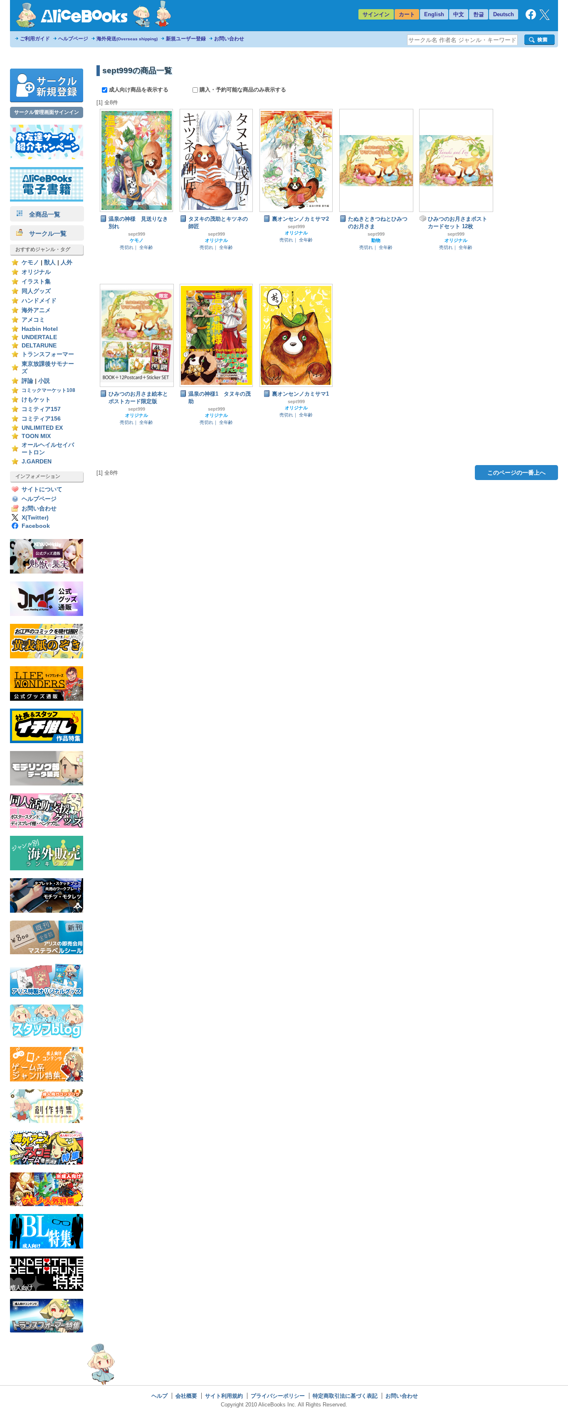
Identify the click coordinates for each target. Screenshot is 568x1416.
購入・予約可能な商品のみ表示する (242, 89)
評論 (27, 381)
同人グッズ (36, 291)
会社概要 (186, 1396)
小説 (44, 381)
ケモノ (30, 262)
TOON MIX (36, 436)
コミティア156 (41, 419)
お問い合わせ (229, 39)
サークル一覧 (45, 233)
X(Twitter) (35, 518)
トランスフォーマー (48, 354)
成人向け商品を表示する (138, 89)
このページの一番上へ (516, 472)
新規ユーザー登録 (186, 39)
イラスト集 (36, 281)
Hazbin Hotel (40, 329)
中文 (458, 14)
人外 (66, 262)
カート (407, 14)
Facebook (36, 526)
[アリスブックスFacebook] (531, 18)
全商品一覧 (41, 214)
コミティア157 (41, 409)
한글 (478, 14)
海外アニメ (36, 310)
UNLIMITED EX (42, 428)
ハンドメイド (39, 301)
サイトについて (42, 489)
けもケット (36, 399)
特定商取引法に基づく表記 (345, 1396)
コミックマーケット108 (48, 390)
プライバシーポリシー (278, 1396)
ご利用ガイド (35, 39)
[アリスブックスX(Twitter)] (544, 18)
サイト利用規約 (224, 1396)
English (434, 14)
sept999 (136, 233)
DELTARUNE (39, 345)
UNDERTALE (39, 337)
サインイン (376, 14)
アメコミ (33, 320)
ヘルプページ (73, 39)
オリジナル (36, 272)
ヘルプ (159, 1396)
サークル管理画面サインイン (46, 112)
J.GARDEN (37, 461)
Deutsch (503, 14)
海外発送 (127, 39)
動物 (375, 240)
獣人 (50, 262)
